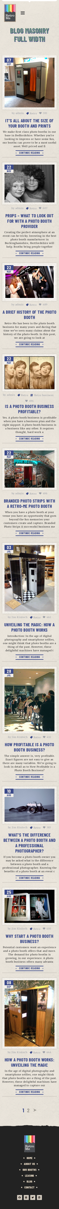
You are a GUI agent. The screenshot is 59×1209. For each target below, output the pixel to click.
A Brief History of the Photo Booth (29, 314)
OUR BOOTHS (30, 1169)
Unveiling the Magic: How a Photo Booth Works (29, 627)
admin (20, 113)
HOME (29, 1158)
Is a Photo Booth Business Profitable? (29, 408)
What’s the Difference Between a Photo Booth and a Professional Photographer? (29, 842)
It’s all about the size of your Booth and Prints (29, 123)
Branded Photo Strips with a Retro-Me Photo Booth (29, 503)
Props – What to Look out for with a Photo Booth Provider (29, 221)
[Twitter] (32, 1197)
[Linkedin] (39, 1197)
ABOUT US (29, 1163)
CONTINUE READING (29, 152)
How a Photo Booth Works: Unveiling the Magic (29, 1062)
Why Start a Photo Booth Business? (29, 938)
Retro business (44, 395)
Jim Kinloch (20, 617)
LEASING (29, 1175)
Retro (33, 113)
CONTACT (29, 1187)
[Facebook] (19, 1197)
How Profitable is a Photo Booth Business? (29, 747)
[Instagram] (26, 1197)
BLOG (29, 1181)
